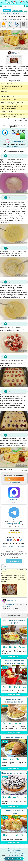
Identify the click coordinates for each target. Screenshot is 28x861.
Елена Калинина (11, 600)
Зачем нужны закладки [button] (14, 482)
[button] (23, 26)
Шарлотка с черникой (14, 737)
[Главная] (11, 2)
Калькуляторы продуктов (14, 850)
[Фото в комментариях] (9, 589)
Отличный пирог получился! (8, 605)
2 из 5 (11, 532)
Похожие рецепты (5, 19)
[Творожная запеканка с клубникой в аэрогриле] (14, 675)
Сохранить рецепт (15, 858)
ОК (15, 855)
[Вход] (26, 1)
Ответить (23, 583)
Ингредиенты (13, 19)
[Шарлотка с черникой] (14, 748)
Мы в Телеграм (14, 520)
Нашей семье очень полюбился (8, 571)
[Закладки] (24, 1)
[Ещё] (25, 10)
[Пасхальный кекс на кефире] (14, 824)
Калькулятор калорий (14, 849)
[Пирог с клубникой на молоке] (14, 40)
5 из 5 (19, 532)
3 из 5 (14, 532)
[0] (18, 25)
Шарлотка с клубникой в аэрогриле (14, 621)
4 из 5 (16, 532)
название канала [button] (13, 523)
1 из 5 (9, 532)
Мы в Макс (14, 499)
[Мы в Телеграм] (14, 513)
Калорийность (20, 19)
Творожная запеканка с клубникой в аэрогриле (14, 661)
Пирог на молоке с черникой (14, 773)
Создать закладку (15, 479)
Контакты (6, 853)
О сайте (12, 853)
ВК (12, 855)
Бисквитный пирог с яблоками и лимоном (14, 700)
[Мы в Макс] (14, 492)
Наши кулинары (19, 853)
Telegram (23, 855)
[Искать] (24, 6)
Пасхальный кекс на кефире (14, 811)
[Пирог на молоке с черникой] (14, 785)
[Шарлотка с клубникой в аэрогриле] (14, 635)
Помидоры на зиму (17, 10)
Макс (18, 855)
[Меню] (1, 2)
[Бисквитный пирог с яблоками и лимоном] (14, 712)
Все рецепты (7, 10)
